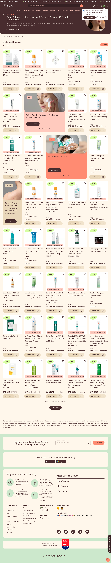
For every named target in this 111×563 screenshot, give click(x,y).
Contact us (10, 511)
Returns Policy (11, 530)
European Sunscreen (30, 518)
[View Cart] (100, 5)
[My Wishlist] (93, 5)
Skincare (52, 10)
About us (9, 508)
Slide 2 (45, 129)
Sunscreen (65, 10)
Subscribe (98, 443)
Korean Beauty (28, 524)
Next (63, 108)
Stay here (101, 17)
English (42, 518)
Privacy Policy (11, 527)
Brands (19, 10)
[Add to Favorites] (19, 51)
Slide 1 (42, 129)
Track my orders (12, 516)
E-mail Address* (61, 441)
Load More (55, 408)
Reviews (9, 524)
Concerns (10, 14)
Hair (71, 10)
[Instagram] (59, 532)
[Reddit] (80, 532)
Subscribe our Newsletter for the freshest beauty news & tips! (42, 1)
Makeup (77, 10)
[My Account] (97, 5)
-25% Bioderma (28, 511)
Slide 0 (39, 129)
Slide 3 (47, 129)
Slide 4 (50, 129)
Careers (9, 519)
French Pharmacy (29, 521)
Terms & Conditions (13, 522)
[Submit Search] (81, 5)
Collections (26, 10)
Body (58, 10)
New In (38, 10)
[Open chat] (108, 560)
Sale (33, 10)
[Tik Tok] (73, 532)
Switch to (89, 17)
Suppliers (10, 533)
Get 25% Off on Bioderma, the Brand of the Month (81, 1)
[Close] (109, 536)
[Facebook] (66, 532)
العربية (48, 518)
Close (106, 11)
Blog (8, 513)
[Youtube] (87, 532)
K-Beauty (45, 10)
